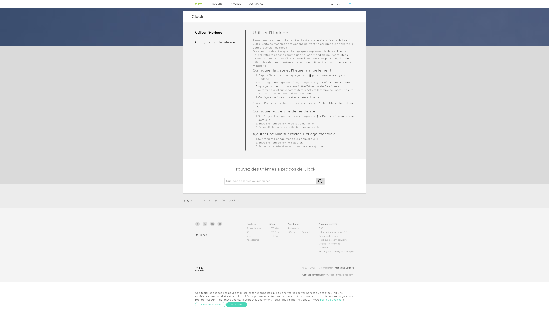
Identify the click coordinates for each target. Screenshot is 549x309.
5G (248, 232)
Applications (220, 200)
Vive (249, 236)
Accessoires (253, 240)
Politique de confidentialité (333, 240)
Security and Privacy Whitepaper (336, 251)
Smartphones (254, 228)
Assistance (200, 200)
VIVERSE (236, 4)
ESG (321, 228)
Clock (235, 200)
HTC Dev (274, 232)
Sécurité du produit (329, 236)
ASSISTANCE (256, 4)
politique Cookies (330, 299)
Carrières (323, 247)
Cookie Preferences (329, 243)
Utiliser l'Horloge (208, 32)
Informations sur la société (333, 232)
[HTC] (198, 4)
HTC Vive (274, 228)
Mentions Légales (344, 268)
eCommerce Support (299, 232)
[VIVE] (350, 3)
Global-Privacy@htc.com (340, 275)
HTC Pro (274, 236)
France (203, 235)
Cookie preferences (210, 304)
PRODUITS (216, 4)
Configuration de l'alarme (215, 42)
